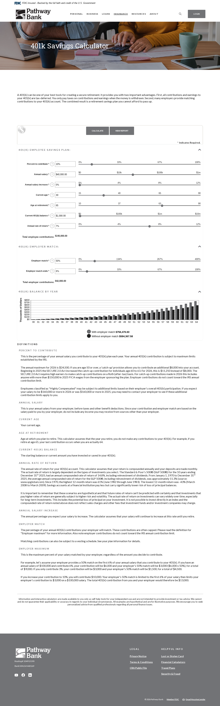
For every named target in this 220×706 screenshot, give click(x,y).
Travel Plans (168, 667)
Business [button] (92, 14)
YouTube (16, 675)
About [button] (154, 14)
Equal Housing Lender (195, 699)
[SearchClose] (180, 13)
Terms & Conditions (141, 662)
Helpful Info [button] (172, 648)
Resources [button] (139, 14)
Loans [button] (106, 14)
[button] (110, 150)
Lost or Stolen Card (172, 656)
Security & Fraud (170, 673)
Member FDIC (173, 699)
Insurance (121, 14)
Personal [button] (76, 14)
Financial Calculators (173, 662)
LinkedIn (30, 675)
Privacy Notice (138, 656)
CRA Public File (138, 667)
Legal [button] (134, 648)
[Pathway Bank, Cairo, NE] (33, 14)
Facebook (23, 675)
